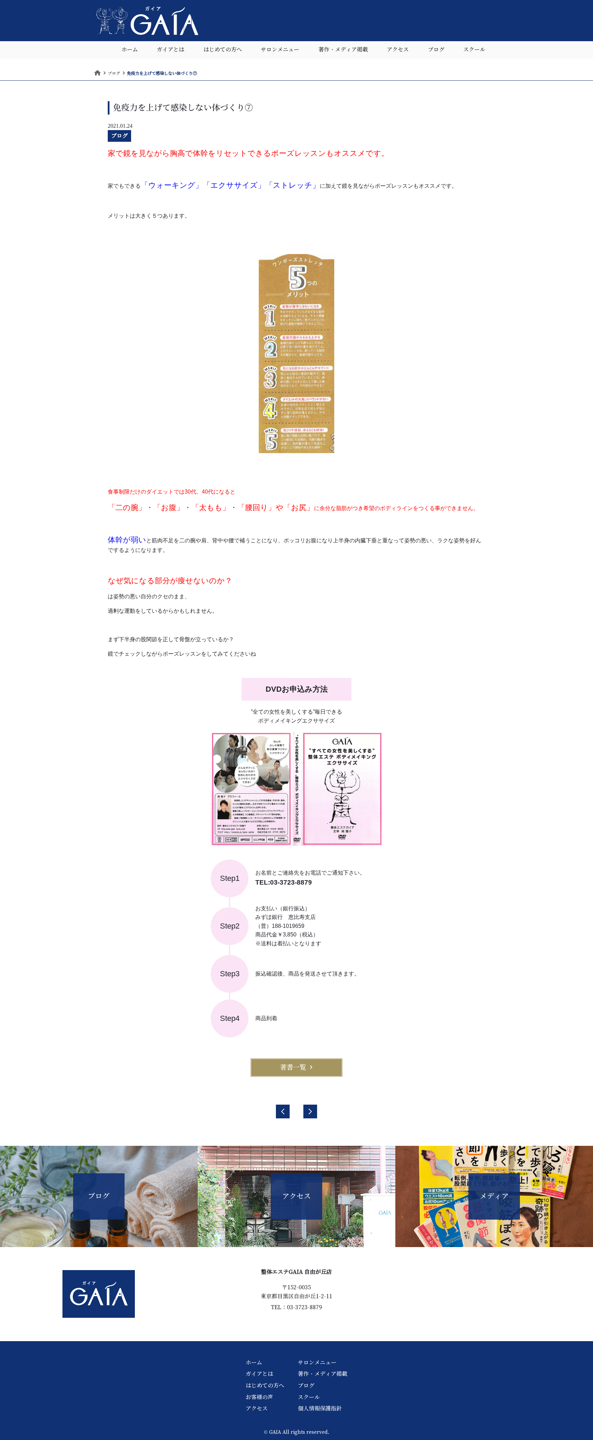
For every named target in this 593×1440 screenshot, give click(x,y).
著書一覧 (293, 1067)
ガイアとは (170, 49)
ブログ (436, 49)
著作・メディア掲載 (343, 49)
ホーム (129, 49)
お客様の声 (259, 1397)
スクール (474, 49)
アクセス (398, 49)
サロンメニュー (280, 49)
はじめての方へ (223, 49)
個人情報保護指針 (320, 1408)
